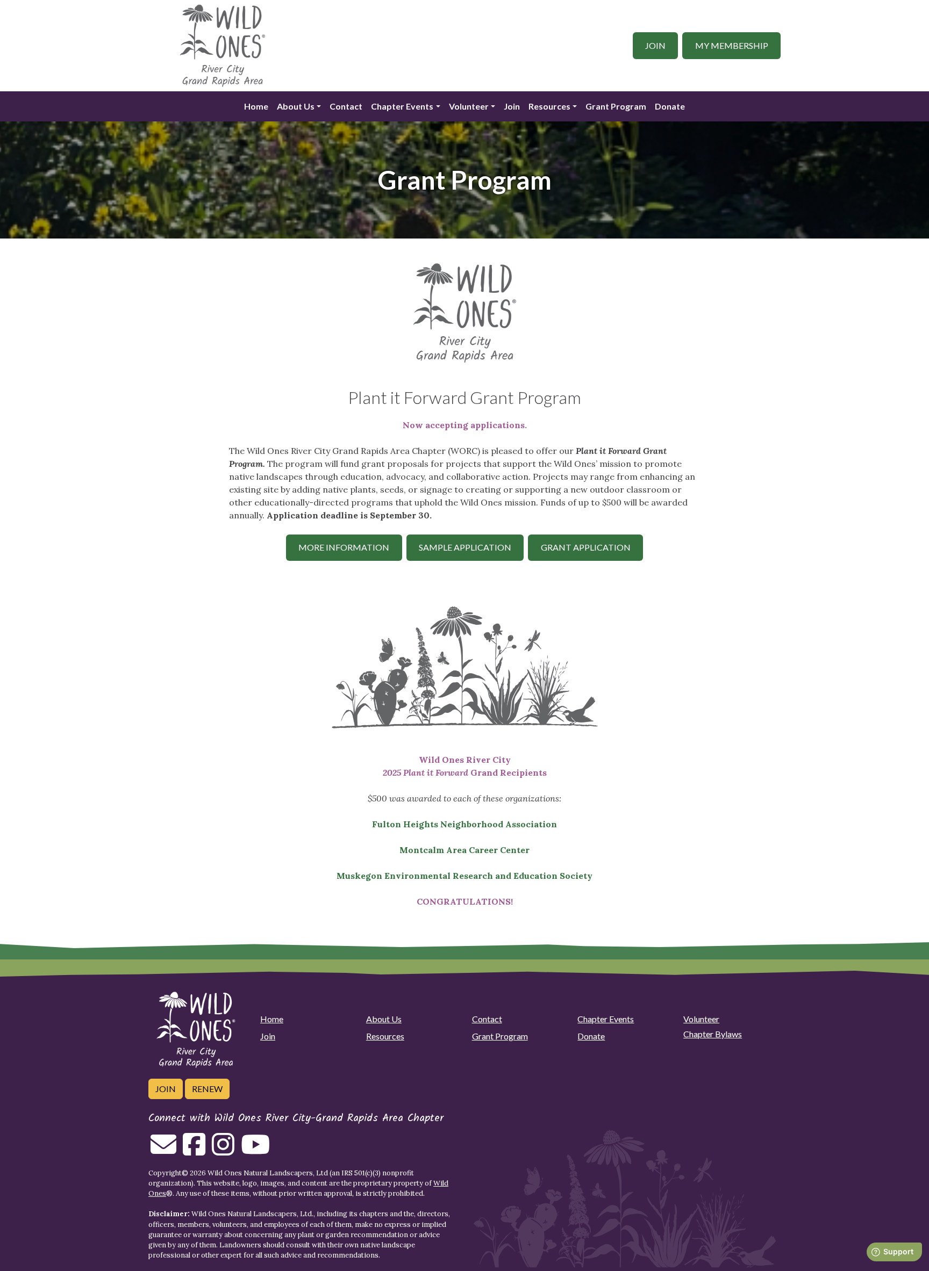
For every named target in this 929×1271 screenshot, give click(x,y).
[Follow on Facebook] (194, 1150)
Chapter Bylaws (712, 1034)
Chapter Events (402, 106)
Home (256, 106)
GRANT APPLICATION (586, 547)
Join (655, 45)
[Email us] (163, 1150)
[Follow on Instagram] (223, 1150)
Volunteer (469, 106)
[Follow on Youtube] (255, 1150)
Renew (207, 1089)
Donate (670, 106)
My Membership (731, 45)
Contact (346, 106)
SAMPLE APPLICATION (465, 547)
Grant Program (615, 106)
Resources (549, 106)
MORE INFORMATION (343, 547)
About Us (296, 106)
